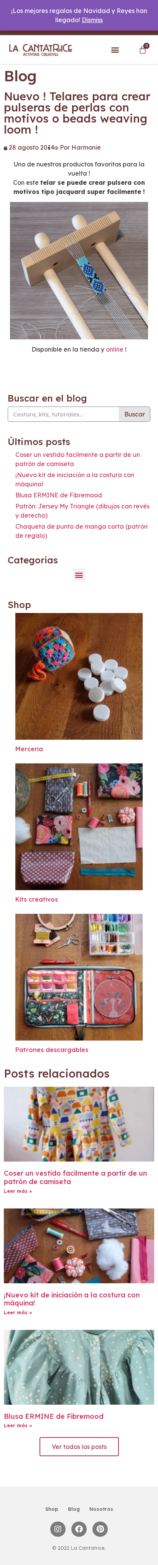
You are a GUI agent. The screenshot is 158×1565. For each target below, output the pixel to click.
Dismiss (92, 20)
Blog (74, 1509)
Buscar (134, 414)
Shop (51, 1509)
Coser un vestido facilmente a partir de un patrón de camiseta (75, 1177)
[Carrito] (142, 49)
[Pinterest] (100, 1529)
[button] (115, 50)
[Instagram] (58, 1529)
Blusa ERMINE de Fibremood (58, 495)
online (114, 349)
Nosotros (101, 1509)
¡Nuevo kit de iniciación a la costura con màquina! (72, 1299)
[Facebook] (79, 1529)
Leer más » (18, 1191)
